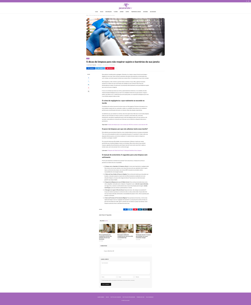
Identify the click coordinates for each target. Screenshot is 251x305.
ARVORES (145, 11)
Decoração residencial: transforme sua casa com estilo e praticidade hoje (125, 236)
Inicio (107, 297)
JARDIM (121, 11)
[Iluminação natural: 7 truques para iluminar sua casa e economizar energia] (144, 228)
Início (87, 15)
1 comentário (106, 64)
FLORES (116, 11)
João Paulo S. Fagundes (91, 64)
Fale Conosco (149, 297)
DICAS (101, 11)
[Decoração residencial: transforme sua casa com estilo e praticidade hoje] (125, 228)
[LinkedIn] (88, 84)
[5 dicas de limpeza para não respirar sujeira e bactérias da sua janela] (125, 37)
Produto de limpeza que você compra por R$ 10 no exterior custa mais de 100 (127, 124)
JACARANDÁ (153, 11)
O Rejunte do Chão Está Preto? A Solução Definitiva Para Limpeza (124, 150)
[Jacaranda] (125, 6)
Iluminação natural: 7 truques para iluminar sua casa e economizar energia (143, 236)
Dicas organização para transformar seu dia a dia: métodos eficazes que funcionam (105, 237)
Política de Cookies (116, 297)
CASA (96, 11)
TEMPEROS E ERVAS (136, 11)
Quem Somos (101, 297)
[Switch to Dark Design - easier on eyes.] (246, 1)
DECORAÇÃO (108, 11)
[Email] (88, 91)
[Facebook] (88, 78)
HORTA (127, 11)
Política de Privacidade (129, 297)
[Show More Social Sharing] (116, 68)
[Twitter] (88, 81)
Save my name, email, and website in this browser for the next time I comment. (118, 280)
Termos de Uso (140, 297)
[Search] (248, 1)
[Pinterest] (88, 88)
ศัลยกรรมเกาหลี (111, 251)
